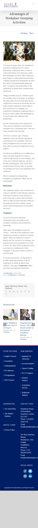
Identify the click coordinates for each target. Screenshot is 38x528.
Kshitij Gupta (8, 273)
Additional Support (25, 394)
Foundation (8, 361)
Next (31, 33)
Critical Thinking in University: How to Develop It (10, 325)
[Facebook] (25, 471)
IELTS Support (27, 373)
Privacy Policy (9, 430)
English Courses (10, 356)
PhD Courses (9, 380)
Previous (24, 33)
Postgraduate (9, 375)
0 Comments (21, 275)
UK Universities (10, 409)
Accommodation (28, 363)
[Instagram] (25, 476)
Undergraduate (10, 366)
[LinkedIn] (30, 476)
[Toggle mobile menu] (34, 4)
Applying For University (26, 357)
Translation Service (26, 386)
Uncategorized (11, 275)
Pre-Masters (9, 370)
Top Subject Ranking (8, 415)
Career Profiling (27, 368)
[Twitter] (30, 471)
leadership (23, 266)
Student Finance (25, 379)
